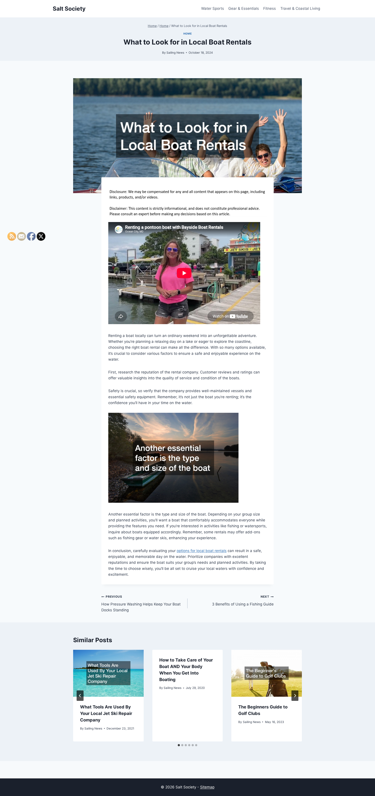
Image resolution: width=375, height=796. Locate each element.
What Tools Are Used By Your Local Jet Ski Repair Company (106, 713)
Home (187, 33)
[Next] (294, 695)
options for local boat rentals (202, 551)
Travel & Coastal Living (300, 8)
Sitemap (207, 787)
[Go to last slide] (80, 695)
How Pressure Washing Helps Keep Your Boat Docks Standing (141, 603)
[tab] (179, 745)
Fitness (269, 8)
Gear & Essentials (243, 8)
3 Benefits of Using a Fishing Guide (243, 600)
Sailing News (175, 52)
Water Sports (212, 8)
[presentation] (108, 673)
